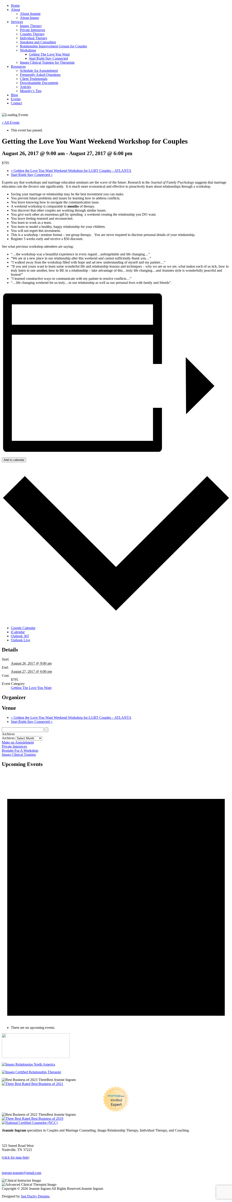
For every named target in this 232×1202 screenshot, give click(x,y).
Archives (8, 738)
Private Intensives (32, 30)
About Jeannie (30, 14)
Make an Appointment (18, 742)
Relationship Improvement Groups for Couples (53, 46)
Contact (16, 103)
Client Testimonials (33, 79)
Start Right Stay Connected (48, 58)
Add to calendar (14, 460)
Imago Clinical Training (19, 754)
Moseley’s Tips (30, 91)
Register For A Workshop (20, 750)
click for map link (15, 1157)
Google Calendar (23, 628)
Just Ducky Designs (35, 1196)
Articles (25, 87)
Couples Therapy (32, 34)
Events (16, 99)
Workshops (28, 50)
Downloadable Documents (39, 83)
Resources (18, 66)
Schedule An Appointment (39, 70)
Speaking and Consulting (38, 42)
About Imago (29, 18)
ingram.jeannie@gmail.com (21, 1173)
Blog (14, 95)
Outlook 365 (20, 636)
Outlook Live (20, 640)
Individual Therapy (33, 38)
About (15, 10)
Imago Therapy (31, 26)
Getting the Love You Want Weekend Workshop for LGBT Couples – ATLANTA (71, 171)
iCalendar (18, 632)
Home (15, 5)
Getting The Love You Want (49, 54)
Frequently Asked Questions (40, 75)
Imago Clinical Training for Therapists (47, 62)
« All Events (10, 122)
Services (17, 22)
